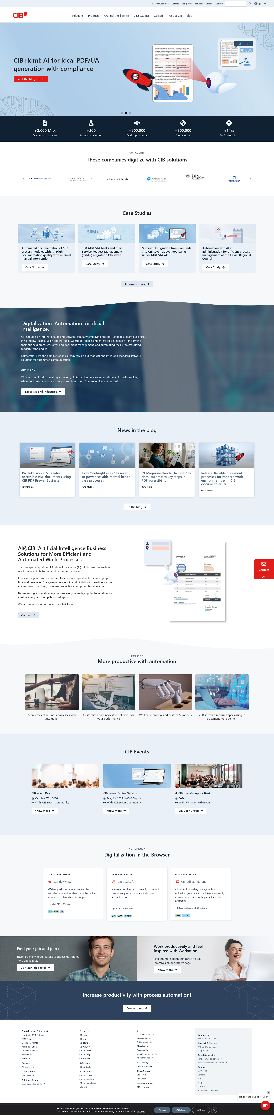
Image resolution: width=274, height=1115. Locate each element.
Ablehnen (181, 1110)
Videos (209, 3)
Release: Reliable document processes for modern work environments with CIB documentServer (222, 478)
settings (141, 1111)
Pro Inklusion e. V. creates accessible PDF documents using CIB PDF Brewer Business (46, 476)
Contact (219, 3)
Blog (189, 15)
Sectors (159, 15)
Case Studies (142, 15)
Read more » (28, 487)
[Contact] (263, 563)
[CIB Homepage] (20, 15)
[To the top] (264, 576)
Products (93, 15)
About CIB (175, 15)
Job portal (187, 3)
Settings (201, 1110)
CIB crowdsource (160, 3)
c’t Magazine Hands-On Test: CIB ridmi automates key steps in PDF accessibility (166, 476)
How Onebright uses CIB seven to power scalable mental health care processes (106, 476)
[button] (122, 113)
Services (199, 3)
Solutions (77, 15)
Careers (175, 3)
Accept (162, 1110)
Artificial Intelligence (116, 15)
